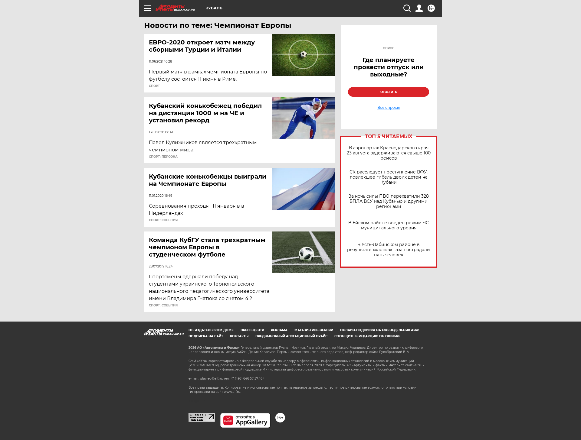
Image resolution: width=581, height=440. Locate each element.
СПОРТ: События (163, 220)
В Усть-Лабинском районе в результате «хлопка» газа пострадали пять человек (388, 249)
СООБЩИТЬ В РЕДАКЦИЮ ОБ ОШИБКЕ (367, 336)
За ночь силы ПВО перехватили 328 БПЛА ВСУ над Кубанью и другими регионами (389, 201)
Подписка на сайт (206, 336)
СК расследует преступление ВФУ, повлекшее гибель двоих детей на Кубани (389, 177)
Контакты (239, 336)
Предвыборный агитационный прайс (291, 336)
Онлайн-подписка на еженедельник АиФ (379, 330)
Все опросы (388, 107)
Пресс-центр (252, 330)
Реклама (279, 330)
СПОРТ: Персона (163, 156)
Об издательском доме (211, 330)
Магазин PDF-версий (313, 330)
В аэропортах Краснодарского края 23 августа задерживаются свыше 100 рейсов (389, 153)
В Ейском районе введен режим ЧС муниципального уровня (388, 225)
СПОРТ (154, 86)
